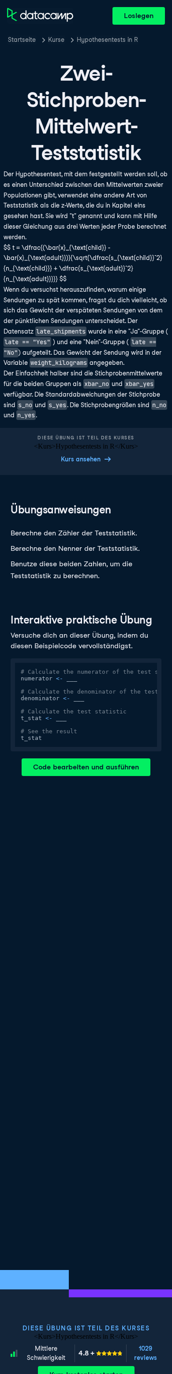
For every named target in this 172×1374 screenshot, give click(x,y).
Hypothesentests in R (107, 39)
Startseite (22, 39)
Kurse (56, 39)
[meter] (100, 1353)
